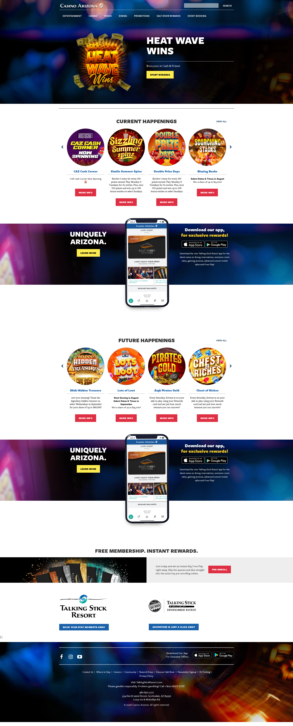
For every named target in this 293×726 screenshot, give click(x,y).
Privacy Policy (146, 676)
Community (130, 672)
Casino (93, 16)
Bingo (108, 16)
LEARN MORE (88, 253)
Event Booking (197, 16)
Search (227, 5)
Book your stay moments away (84, 627)
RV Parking (204, 672)
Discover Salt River (165, 672)
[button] (62, 147)
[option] (146, 62)
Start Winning (160, 74)
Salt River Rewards (169, 16)
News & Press (146, 672)
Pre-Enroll (219, 569)
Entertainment (72, 16)
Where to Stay (103, 672)
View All (221, 121)
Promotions (142, 16)
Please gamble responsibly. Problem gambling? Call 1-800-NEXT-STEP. (146, 686)
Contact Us (87, 672)
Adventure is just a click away (173, 627)
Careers (117, 672)
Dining (123, 16)
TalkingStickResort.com (149, 682)
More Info (86, 192)
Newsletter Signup (187, 672)
